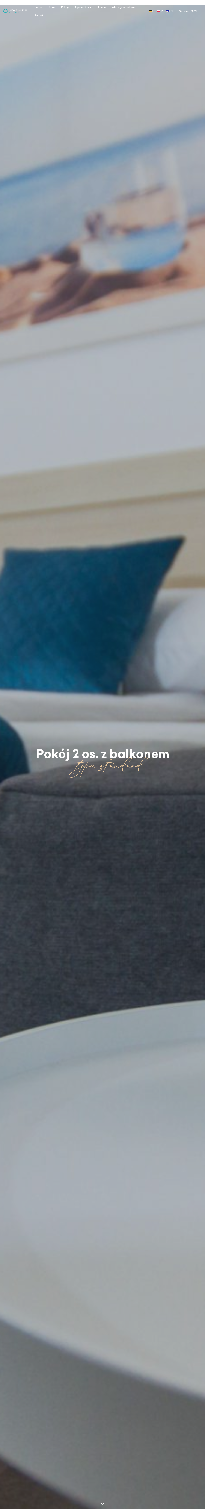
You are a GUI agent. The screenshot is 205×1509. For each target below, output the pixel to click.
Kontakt (39, 15)
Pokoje (65, 7)
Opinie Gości (83, 7)
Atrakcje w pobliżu (123, 7)
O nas (51, 7)
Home (38, 7)
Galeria (101, 7)
